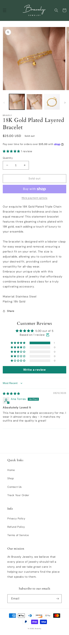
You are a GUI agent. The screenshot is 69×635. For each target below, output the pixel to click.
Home (11, 470)
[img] (11, 393)
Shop (10, 478)
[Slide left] (4, 103)
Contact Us (14, 487)
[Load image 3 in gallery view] (52, 102)
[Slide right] (65, 103)
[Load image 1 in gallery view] (17, 102)
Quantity (8, 157)
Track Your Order (18, 495)
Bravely (38, 629)
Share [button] (10, 311)
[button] (5, 10)
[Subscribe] (57, 598)
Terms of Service (18, 535)
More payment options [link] (34, 197)
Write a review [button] (34, 370)
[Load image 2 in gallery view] (34, 102)
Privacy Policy (16, 518)
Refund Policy (16, 526)
